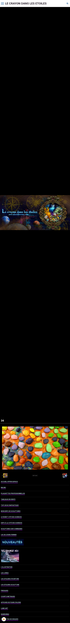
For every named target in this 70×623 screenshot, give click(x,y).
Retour (35, 475)
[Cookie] (4, 619)
